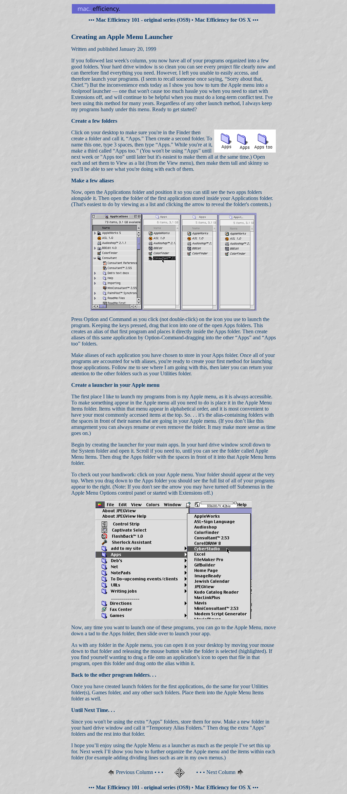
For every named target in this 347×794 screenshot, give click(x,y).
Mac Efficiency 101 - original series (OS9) (143, 20)
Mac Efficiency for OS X (223, 20)
